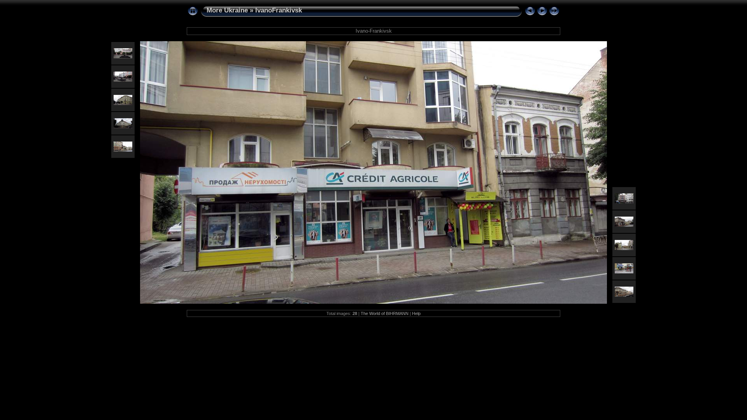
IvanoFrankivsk (278, 10)
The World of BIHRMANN (385, 313)
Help (416, 313)
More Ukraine (227, 10)
